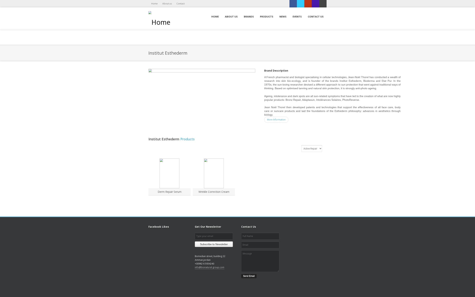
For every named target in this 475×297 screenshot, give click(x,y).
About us (167, 3)
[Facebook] (293, 3)
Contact (180, 3)
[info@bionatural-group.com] (323, 3)
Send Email (249, 276)
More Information (276, 119)
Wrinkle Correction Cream (214, 191)
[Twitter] (300, 3)
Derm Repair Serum (169, 191)
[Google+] (308, 3)
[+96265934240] (315, 3)
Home (154, 3)
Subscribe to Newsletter (214, 244)
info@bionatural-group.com (209, 267)
